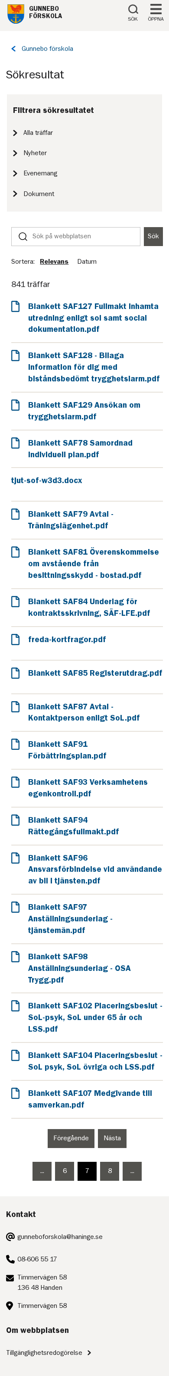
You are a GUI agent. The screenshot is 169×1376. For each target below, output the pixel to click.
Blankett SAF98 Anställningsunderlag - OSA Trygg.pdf (79, 968)
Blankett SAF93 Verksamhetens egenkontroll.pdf (88, 788)
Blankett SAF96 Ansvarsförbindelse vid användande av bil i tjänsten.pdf (95, 869)
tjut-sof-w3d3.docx (46, 480)
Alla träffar (38, 132)
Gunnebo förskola (47, 48)
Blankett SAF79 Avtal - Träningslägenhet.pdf (71, 520)
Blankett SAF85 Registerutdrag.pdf (95, 673)
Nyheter (35, 153)
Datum (87, 261)
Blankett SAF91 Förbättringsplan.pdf (67, 750)
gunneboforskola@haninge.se (60, 1236)
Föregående (73, 1141)
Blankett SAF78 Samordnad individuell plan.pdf (80, 449)
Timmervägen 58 (42, 1305)
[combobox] (75, 236)
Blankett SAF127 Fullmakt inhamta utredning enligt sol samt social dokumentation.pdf (93, 318)
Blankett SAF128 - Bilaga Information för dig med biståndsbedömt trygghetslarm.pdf (94, 367)
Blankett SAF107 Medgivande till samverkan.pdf (90, 1099)
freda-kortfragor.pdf (67, 639)
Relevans (54, 261)
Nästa (115, 1141)
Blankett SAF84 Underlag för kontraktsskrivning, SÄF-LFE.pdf (89, 607)
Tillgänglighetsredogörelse (44, 1352)
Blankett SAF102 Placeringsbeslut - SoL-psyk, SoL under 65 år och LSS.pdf (95, 1017)
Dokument (38, 193)
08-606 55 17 (37, 1259)
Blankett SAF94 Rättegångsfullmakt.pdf (73, 826)
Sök (153, 236)
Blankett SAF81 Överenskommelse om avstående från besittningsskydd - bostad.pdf (93, 563)
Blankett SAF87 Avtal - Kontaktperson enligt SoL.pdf (84, 712)
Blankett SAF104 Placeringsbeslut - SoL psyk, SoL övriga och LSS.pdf (95, 1061)
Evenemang (40, 173)
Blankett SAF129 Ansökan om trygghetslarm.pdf (84, 411)
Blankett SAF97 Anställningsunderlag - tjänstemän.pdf (70, 918)
